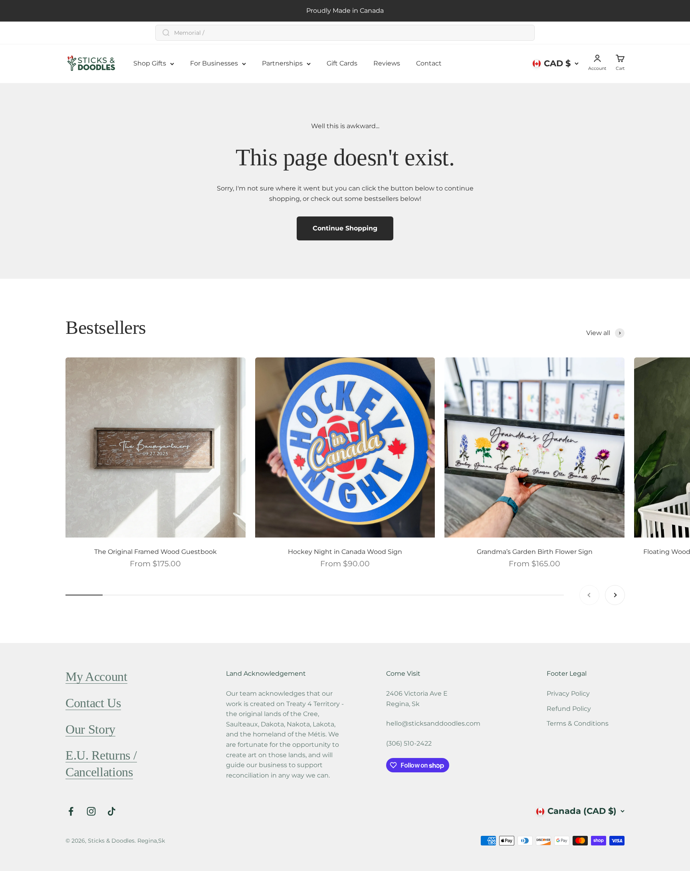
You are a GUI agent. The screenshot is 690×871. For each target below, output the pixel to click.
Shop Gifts (149, 63)
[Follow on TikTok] (111, 811)
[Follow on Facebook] (70, 811)
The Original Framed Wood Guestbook (155, 552)
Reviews (386, 63)
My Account (96, 676)
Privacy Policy (568, 693)
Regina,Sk (151, 840)
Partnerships (282, 63)
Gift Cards (342, 63)
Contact (429, 63)
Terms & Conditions (578, 723)
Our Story (90, 729)
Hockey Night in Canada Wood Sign (345, 552)
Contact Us (93, 703)
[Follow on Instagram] (91, 811)
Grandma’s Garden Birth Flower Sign (535, 552)
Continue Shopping (345, 228)
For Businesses (214, 63)
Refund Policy (569, 708)
